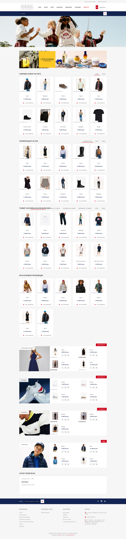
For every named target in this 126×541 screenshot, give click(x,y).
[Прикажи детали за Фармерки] (45, 95)
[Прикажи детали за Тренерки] (45, 126)
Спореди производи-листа (69, 533)
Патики (63, 107)
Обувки (24, 465)
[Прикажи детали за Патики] (63, 95)
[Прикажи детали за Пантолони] (63, 126)
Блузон (27, 272)
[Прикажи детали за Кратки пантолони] (80, 261)
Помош (21, 535)
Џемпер (63, 425)
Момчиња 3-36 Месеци (28, 458)
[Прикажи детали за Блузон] (27, 261)
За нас (20, 523)
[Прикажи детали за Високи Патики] (27, 126)
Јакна (27, 107)
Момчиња (25, 455)
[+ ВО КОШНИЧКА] (68, 366)
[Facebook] (98, 512)
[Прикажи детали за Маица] (80, 95)
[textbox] (61, 13)
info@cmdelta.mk (45, 523)
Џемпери (24, 423)
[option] (63, 40)
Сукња (45, 174)
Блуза (27, 241)
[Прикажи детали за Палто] (98, 163)
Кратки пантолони (80, 272)
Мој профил (66, 523)
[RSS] (105, 512)
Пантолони (63, 138)
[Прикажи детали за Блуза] (27, 230)
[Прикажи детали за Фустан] (27, 193)
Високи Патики (27, 138)
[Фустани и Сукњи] (34, 369)
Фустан (27, 205)
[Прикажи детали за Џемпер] (55, 427)
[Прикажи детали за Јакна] (27, 95)
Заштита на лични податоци (26, 533)
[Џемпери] (34, 434)
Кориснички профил (91, 1)
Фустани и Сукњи (27, 359)
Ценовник (25, 493)
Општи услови (22, 526)
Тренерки (45, 138)
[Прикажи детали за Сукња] (45, 163)
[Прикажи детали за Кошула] (63, 163)
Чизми (80, 174)
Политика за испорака (24, 530)
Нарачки (65, 526)
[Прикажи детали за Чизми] (80, 163)
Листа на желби (67, 530)
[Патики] (34, 402)
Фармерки (45, 107)
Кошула (63, 174)
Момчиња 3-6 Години (28, 460)
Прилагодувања (103, 1)
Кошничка (65, 528)
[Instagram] (101, 512)
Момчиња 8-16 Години (28, 462)
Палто (98, 174)
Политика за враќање (24, 528)
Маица (80, 107)
